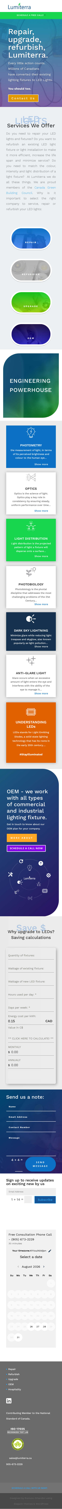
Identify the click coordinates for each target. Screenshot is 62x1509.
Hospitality (14, 1389)
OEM (11, 1384)
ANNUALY (14, 1060)
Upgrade (13, 1379)
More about (22, 837)
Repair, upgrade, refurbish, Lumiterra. (28, 43)
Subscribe (45, 1200)
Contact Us (23, 98)
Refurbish (14, 1374)
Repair (12, 1369)
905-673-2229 (14, 1464)
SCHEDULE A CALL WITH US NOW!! (29, 1488)
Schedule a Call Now (26, 848)
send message (40, 1164)
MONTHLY (14, 1047)
